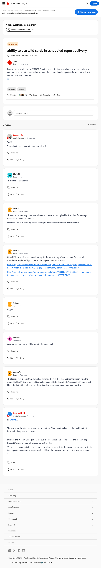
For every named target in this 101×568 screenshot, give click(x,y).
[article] (50, 148)
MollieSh (16, 174)
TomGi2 (16, 61)
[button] (86, 12)
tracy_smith (17, 413)
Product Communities (15, 11)
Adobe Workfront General (46, 11)
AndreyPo (17, 372)
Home (4, 11)
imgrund (16, 135)
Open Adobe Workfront (20, 29)
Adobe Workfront (30, 11)
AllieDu (16, 208)
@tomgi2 (13, 419)
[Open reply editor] (50, 113)
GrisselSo (17, 303)
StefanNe (16, 337)
